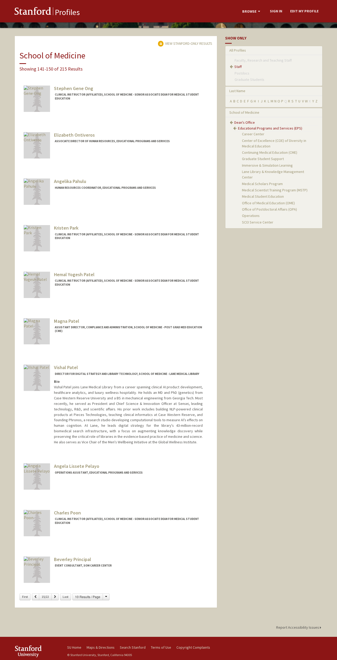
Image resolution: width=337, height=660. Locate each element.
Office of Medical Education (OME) (268, 203)
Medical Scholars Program (262, 183)
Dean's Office (244, 122)
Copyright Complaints (193, 647)
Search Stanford (133, 647)
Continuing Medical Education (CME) (269, 152)
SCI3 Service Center (257, 222)
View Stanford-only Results (188, 43)
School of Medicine (244, 112)
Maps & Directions (101, 647)
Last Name (237, 90)
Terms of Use (161, 647)
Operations (251, 215)
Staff (238, 66)
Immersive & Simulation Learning (267, 165)
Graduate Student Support (263, 158)
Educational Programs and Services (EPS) (270, 128)
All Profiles (237, 50)
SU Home (74, 647)
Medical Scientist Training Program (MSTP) (275, 190)
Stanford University (36, 651)
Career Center (253, 134)
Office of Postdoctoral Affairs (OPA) (269, 209)
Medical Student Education (263, 196)
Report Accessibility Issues (298, 627)
